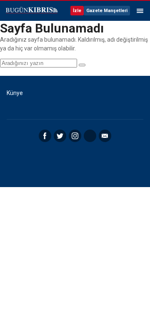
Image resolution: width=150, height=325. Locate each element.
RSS (90, 136)
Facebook (45, 136)
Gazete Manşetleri (107, 10)
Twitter (60, 136)
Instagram (75, 136)
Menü (140, 11)
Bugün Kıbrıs (31, 11)
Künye (15, 93)
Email (105, 136)
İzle (77, 10)
